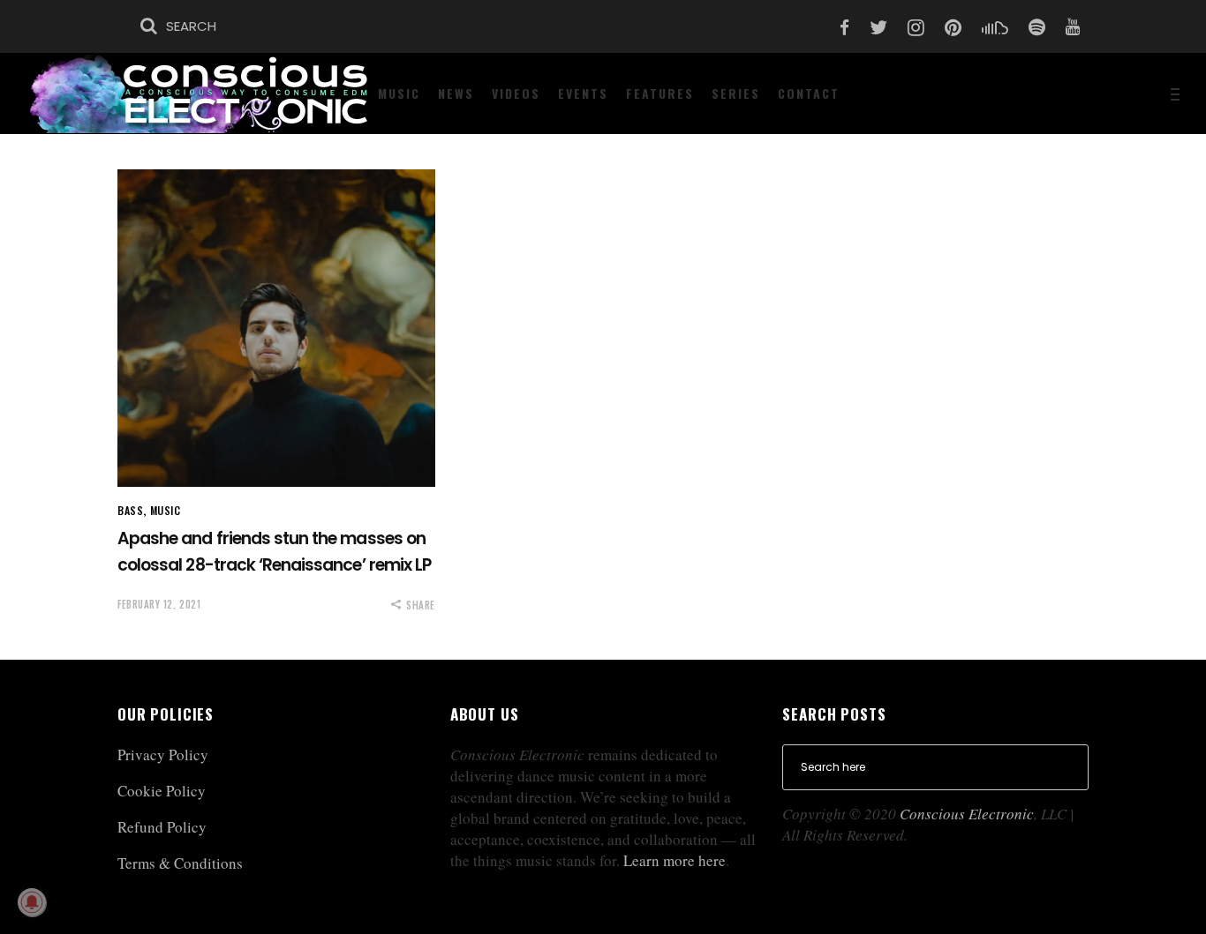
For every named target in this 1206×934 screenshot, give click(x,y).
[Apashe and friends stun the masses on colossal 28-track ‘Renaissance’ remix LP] (276, 328)
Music (165, 510)
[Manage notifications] (32, 902)
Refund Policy (162, 827)
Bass (130, 510)
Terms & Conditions (180, 863)
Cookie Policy (161, 791)
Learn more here (674, 860)
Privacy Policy (162, 754)
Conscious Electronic (967, 813)
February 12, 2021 (158, 604)
